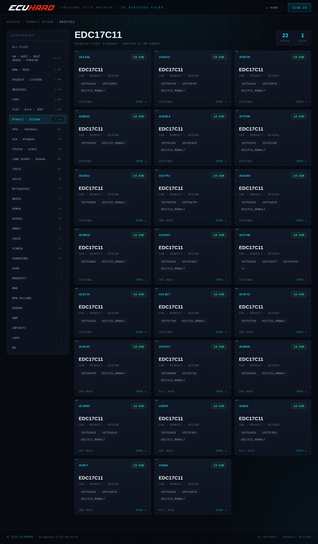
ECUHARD (26, 537)
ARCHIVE (13, 22)
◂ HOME (272, 7)
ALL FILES (20, 47)
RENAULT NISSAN (40, 22)
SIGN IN (299, 7)
